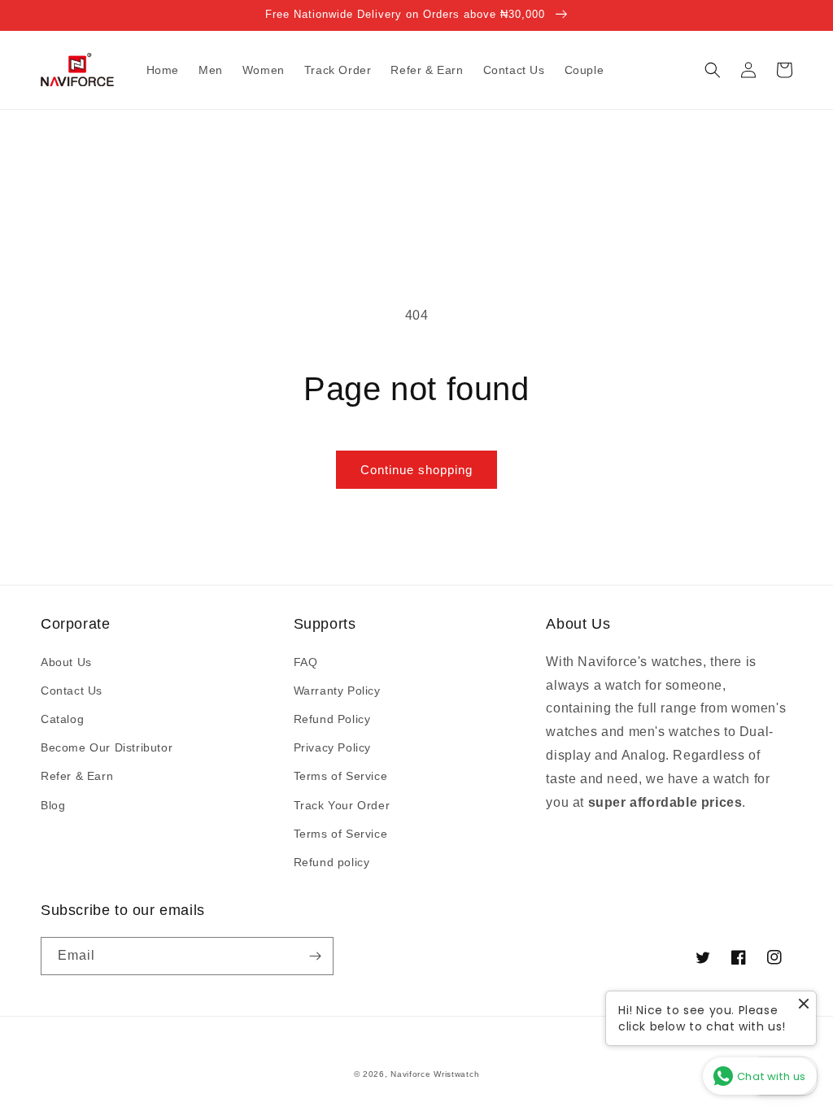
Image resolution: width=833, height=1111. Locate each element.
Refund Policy (332, 718)
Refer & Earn (77, 775)
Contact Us (71, 690)
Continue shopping (416, 470)
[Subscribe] (315, 956)
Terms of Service (341, 775)
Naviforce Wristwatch (434, 1074)
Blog (53, 805)
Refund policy (332, 862)
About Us (66, 662)
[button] (713, 70)
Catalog (62, 718)
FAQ (306, 662)
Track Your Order (342, 805)
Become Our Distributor (106, 747)
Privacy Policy (332, 747)
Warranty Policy (337, 690)
